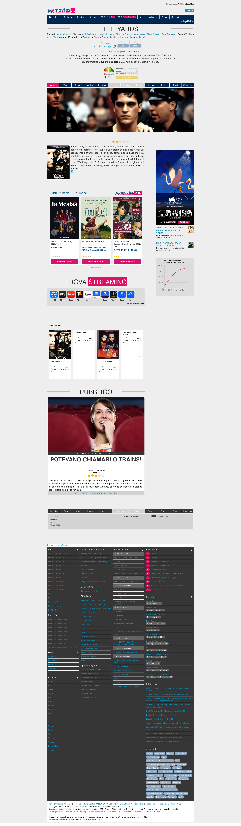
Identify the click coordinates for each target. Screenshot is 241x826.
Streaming (187, 85)
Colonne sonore (159, 804)
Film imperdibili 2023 (56, 566)
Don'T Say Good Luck (89, 690)
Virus (161, 779)
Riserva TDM (115, 811)
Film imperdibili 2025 (56, 557)
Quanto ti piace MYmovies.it (59, 545)
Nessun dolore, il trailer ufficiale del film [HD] (162, 741)
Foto (163, 85)
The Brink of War (87, 682)
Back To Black (151, 607)
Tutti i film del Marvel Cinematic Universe (162, 790)
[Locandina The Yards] (58, 178)
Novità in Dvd (53, 610)
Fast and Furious (169, 786)
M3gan (164, 757)
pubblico (129, 36)
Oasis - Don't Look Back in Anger (126, 686)
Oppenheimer (165, 768)
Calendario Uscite (86, 804)
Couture (84, 578)
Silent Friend (118, 616)
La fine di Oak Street (158, 570)
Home (51, 804)
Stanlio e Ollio (151, 634)
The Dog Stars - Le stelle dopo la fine (95, 553)
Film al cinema (53, 598)
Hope (83, 628)
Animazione (52, 668)
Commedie (52, 656)
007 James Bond (185, 775)
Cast (65, 85)
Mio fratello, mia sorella (155, 661)
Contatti (59, 811)
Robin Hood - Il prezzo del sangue (163, 578)
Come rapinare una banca (123, 624)
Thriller (188, 34)
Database (68, 804)
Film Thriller (52, 660)
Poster (151, 85)
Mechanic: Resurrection (155, 614)
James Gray (62, 34)
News (77, 85)
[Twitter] (99, 46)
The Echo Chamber (121, 674)
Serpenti (117, 682)
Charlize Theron (124, 34)
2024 (66, 553)
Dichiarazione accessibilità (134, 811)
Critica (90, 85)
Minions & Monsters (158, 582)
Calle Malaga (86, 620)
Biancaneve (181, 764)
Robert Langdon (153, 783)
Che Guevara (161, 797)
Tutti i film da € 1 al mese (68, 193)
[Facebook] (94, 46)
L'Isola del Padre (87, 694)
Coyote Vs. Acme (120, 593)
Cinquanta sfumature (154, 775)
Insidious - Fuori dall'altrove (161, 566)
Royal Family (151, 772)
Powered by (131, 303)
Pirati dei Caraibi (171, 775)
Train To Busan (119, 589)
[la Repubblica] (180, 5)
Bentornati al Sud (87, 636)
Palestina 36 (85, 624)
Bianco (83, 660)
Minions (150, 753)
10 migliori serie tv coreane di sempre (62, 647)
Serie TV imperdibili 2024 (57, 623)
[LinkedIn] (104, 46)
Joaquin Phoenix (106, 34)
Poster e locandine (130, 516)
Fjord (83, 632)
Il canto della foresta (88, 656)
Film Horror (52, 664)
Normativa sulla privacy (75, 811)
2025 (61, 553)
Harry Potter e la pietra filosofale (93, 582)
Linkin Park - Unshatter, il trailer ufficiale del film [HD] (166, 711)
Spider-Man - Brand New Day (161, 562)
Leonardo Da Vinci (165, 772)
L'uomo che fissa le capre (155, 641)
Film (75, 804)
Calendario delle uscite (89, 591)
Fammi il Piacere (120, 620)
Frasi (175, 85)
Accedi (189, 10)
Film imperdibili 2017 (56, 590)
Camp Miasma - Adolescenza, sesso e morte (167, 574)
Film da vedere (53, 594)
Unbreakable (183, 779)
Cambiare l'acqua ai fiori (90, 644)
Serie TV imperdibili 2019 (57, 643)
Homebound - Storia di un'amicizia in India (95, 248)
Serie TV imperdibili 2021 (57, 635)
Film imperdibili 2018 (56, 586)
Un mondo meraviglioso (122, 670)
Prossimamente (137, 804)
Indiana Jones (171, 779)
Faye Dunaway (169, 34)
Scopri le (96, 493)
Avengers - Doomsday (89, 612)
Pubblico (102, 85)
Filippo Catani (55, 525)
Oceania (154, 553)
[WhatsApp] (109, 46)
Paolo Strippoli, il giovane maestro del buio (162, 733)
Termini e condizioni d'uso (97, 811)
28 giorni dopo (181, 753)
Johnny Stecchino (152, 601)
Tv (117, 804)
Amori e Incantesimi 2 (122, 666)
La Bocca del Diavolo (89, 698)
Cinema (58, 804)
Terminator (172, 797)
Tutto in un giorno (125, 250)
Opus (177, 761)
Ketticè (116, 628)
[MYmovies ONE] (128, 193)
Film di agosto (53, 602)
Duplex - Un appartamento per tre (158, 654)
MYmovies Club (174, 804)
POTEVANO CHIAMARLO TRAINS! (96, 459)
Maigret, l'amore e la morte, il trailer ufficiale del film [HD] (167, 694)
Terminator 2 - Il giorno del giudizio (127, 581)
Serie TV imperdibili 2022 (57, 631)
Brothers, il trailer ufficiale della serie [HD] (161, 715)
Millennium (176, 783)
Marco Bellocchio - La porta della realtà (128, 573)
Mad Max (150, 797)
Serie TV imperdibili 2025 (57, 619)
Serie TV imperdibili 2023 (57, 627)
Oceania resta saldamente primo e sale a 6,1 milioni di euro (168, 723)
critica (121, 36)
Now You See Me (153, 757)
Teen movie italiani (153, 786)
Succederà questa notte (90, 648)
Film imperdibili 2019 (56, 582)
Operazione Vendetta (154, 667)
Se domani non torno (89, 652)
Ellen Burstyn (153, 34)
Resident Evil (86, 616)
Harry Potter (165, 783)
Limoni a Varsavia (87, 570)
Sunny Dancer (119, 597)
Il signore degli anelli (154, 793)
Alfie (148, 647)
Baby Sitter (177, 768)
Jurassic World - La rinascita (156, 674)
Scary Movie (159, 753)
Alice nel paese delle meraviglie (175, 793)
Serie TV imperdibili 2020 (57, 639)
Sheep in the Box (87, 574)
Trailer (148, 804)
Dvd (113, 804)
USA (49, 36)
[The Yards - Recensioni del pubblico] (96, 451)
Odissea (154, 557)
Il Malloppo (118, 612)
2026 (55, 553)
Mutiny (116, 678)
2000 (55, 36)
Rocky (181, 797)
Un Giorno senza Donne (90, 686)
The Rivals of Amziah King (91, 673)
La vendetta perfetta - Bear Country (94, 562)
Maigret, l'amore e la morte (91, 669)
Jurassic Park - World (183, 772)
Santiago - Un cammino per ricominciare (96, 608)
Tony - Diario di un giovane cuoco (93, 557)
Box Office (124, 804)
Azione (50, 672)
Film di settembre (54, 606)
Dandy (52, 522)
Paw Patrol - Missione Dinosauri (125, 652)
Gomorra (170, 753)
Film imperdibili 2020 (56, 578)
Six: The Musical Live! (89, 677)
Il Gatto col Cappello (88, 640)
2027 (50, 553)
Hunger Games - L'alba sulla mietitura (95, 604)
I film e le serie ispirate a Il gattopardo (161, 764)
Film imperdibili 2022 (56, 570)
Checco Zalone (152, 768)
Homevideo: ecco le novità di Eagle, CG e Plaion (164, 737)
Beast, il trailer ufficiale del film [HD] (159, 719)
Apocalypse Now (152, 627)
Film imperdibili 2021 (56, 574)
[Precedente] (52, 354)
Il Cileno (84, 566)
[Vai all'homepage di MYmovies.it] (61, 12)
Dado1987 (54, 519)
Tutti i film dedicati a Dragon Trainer (160, 761)
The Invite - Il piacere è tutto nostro (94, 600)
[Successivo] (140, 354)
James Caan (139, 34)
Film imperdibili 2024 (56, 562)
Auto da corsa (152, 779)
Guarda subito (64, 261)
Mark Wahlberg (89, 34)
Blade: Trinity (151, 621)
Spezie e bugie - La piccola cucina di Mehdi (167, 586)
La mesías (56, 247)
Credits (52, 811)
